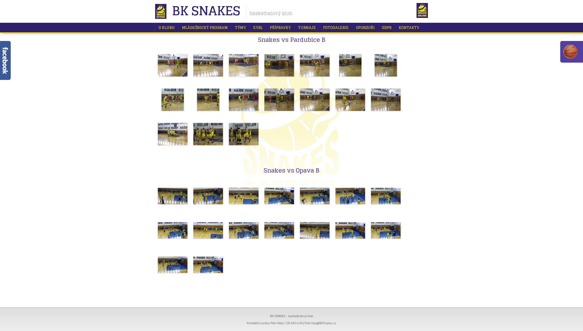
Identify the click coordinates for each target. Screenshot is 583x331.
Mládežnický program (205, 27)
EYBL (258, 27)
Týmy (240, 27)
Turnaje (307, 27)
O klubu (167, 27)
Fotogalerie (336, 27)
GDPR (386, 27)
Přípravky (280, 27)
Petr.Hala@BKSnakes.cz (320, 323)
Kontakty (409, 27)
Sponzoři (365, 27)
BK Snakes (206, 11)
